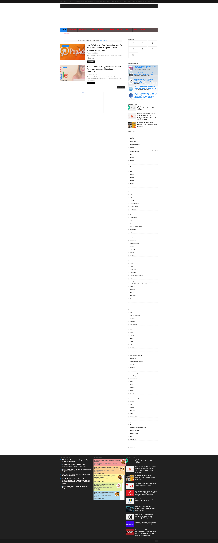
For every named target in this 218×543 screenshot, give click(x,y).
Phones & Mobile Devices (136, 361)
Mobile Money (133, 324)
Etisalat (132, 246)
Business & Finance (116, 30)
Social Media (133, 419)
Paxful (131, 350)
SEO (131, 404)
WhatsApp (132, 442)
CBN (131, 197)
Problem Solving (134, 373)
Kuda (131, 304)
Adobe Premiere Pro (135, 144)
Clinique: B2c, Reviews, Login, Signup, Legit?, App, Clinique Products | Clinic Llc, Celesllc (144, 516)
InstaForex (132, 286)
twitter (143, 45)
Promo (131, 381)
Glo (130, 261)
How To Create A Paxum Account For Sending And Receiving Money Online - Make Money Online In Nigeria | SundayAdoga (145, 532)
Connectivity (133, 212)
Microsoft (132, 321)
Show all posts (103, 40)
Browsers (132, 183)
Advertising (65, 46)
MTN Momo (132, 330)
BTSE (131, 189)
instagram (133, 57)
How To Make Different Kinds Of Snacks (140, 284)
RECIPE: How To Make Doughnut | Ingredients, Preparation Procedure (76, 470)
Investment (133, 295)
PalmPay (132, 347)
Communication (134, 206)
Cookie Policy (142, 1)
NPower (132, 338)
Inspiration (66, 34)
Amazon (132, 157)
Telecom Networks (134, 430)
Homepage (63, 1)
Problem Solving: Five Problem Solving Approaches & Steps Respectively (143, 81)
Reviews (132, 393)
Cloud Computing (134, 203)
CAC (131, 194)
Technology (83, 30)
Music (131, 332)
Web (93, 30)
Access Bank (133, 141)
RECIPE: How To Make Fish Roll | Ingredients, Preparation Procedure (76, 474)
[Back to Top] (156, 541)
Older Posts (121, 87)
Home (64, 30)
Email (131, 238)
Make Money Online (135, 315)
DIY (130, 223)
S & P (135, 30)
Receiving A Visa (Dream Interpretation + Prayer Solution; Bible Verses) (145, 508)
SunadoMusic (89, 1)
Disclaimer (151, 1)
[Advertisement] (127, 16)
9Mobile (132, 138)
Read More (91, 61)
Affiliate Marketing (134, 151)
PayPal (131, 353)
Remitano (132, 387)
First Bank (132, 255)
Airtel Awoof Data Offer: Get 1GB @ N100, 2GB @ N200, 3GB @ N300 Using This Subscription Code (146, 493)
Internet (132, 292)
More (143, 30)
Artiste (114, 1)
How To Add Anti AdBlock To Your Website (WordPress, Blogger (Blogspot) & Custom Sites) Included (146, 116)
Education (132, 235)
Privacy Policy (132, 1)
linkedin (152, 51)
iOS (130, 298)
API (130, 163)
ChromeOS (132, 200)
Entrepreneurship (134, 243)
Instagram (132, 289)
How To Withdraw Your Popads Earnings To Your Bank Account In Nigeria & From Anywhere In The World (104, 47)
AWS (131, 171)
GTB (131, 278)
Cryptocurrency (134, 217)
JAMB (131, 301)
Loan (131, 307)
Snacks (131, 413)
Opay (131, 344)
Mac (131, 312)
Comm (128, 30)
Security (132, 401)
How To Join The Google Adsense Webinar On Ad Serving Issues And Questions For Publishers (105, 69)
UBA (131, 436)
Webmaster (133, 439)
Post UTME (132, 367)
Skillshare (132, 410)
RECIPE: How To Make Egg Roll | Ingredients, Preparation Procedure (75, 487)
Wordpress (132, 447)
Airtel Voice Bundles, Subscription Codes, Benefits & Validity (145, 484)
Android (132, 160)
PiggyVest (132, 364)
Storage (132, 425)
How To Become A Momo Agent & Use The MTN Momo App (145, 500)
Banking (132, 174)
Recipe (131, 384)
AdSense (64, 67)
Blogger (132, 180)
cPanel (131, 215)
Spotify (131, 422)
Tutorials (70, 1)
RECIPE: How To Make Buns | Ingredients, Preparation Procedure (75, 460)
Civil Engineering (79, 1)
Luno (131, 309)
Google (132, 266)
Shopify (132, 407)
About (125, 1)
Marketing (101, 30)
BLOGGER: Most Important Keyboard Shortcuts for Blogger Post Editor (147, 124)
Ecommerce (133, 229)
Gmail (131, 263)
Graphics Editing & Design (136, 275)
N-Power (132, 335)
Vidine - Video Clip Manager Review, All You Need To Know (145, 67)
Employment (133, 240)
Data (131, 220)
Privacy (131, 370)
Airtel (131, 154)
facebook (133, 45)
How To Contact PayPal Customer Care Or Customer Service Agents (145, 87)
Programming (133, 378)
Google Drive (133, 269)
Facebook (132, 249)
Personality (133, 358)
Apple (131, 166)
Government (133, 272)
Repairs (132, 390)
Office (131, 341)
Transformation (134, 433)
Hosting (132, 281)
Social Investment (134, 416)
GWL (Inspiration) (105, 1)
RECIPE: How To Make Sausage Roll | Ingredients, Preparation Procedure (74, 465)
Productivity (133, 376)
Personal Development (136, 355)
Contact (119, 1)
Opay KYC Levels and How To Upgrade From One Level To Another (146, 107)
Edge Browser (133, 232)
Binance (132, 177)
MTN (131, 327)
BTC (131, 186)
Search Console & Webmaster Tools (139, 399)
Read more (101, 464)
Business (132, 192)
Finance (132, 252)
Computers (133, 209)
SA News (96, 1)
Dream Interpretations (136, 226)
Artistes (132, 169)
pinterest (142, 51)
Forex (131, 258)
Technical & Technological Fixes (138, 427)
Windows (132, 445)
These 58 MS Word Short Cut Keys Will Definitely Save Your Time (144, 73)
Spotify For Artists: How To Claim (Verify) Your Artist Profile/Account (146, 523)
